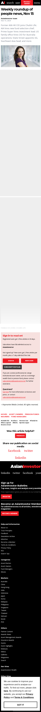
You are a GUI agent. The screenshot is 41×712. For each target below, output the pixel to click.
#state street (6, 425)
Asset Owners (16, 414)
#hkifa (15, 423)
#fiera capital (6, 423)
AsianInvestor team (9, 18)
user (17, 2)
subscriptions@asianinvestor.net (14, 381)
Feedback (21, 436)
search (10, 2)
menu (37, 2)
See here (6, 392)
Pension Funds (32, 414)
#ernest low (23, 421)
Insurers (5, 417)
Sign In (11, 361)
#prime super (24, 423)
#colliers (14, 421)
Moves (4, 414)
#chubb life (5, 421)
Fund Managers (18, 417)
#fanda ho (33, 421)
